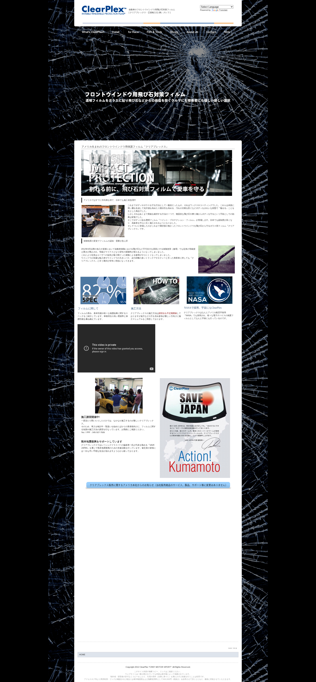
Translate (223, 10)
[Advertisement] (158, 64)
